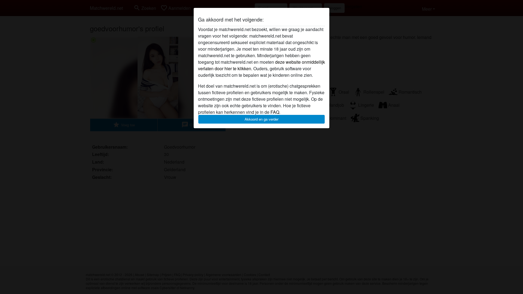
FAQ (274, 112)
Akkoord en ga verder (261, 119)
